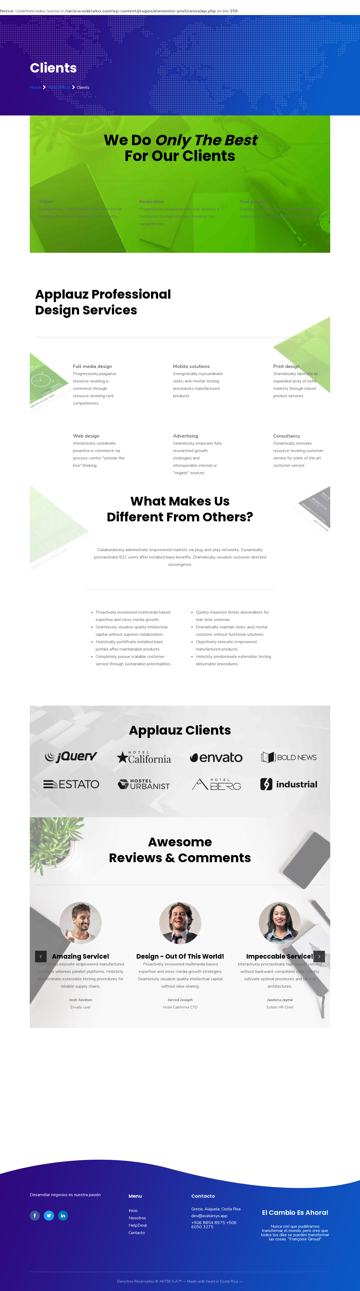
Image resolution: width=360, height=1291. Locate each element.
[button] (41, 956)
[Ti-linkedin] (63, 1216)
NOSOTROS (58, 87)
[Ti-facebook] (35, 1216)
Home (35, 87)
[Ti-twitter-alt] (49, 1216)
